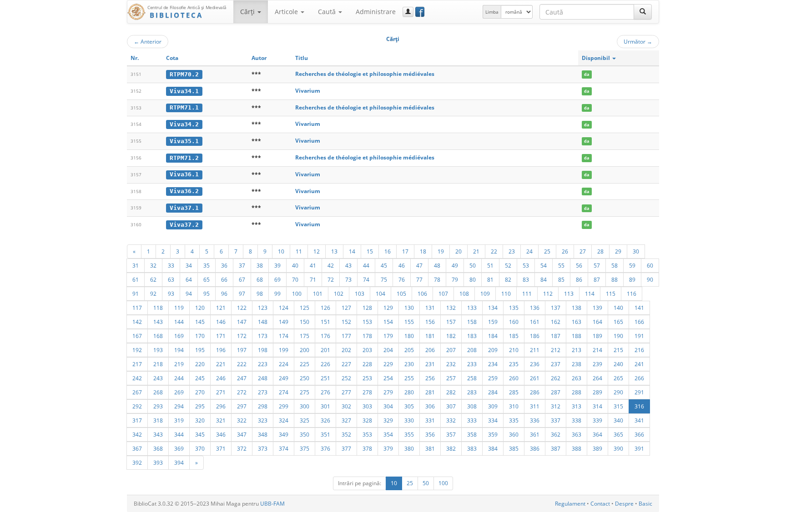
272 (242, 392)
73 (348, 279)
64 (189, 279)
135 (514, 307)
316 (639, 406)
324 (283, 420)
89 (632, 279)
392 (137, 462)
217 (137, 364)
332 (451, 420)
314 (597, 406)
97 (242, 293)
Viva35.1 (184, 141)
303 (367, 406)
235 (514, 364)
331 (430, 420)
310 (514, 406)
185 (514, 335)
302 (346, 406)
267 (137, 392)
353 (367, 434)
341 (639, 420)
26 (565, 251)
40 (295, 265)
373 (262, 448)
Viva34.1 (184, 91)
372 (242, 448)
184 (493, 335)
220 (200, 364)
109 (485, 293)
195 (200, 349)
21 (476, 251)
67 (242, 279)
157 (451, 321)
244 (179, 378)
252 (346, 378)
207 (451, 349)
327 (346, 420)
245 (200, 378)
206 (430, 349)
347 (242, 434)
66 (224, 279)
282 (451, 392)
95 (206, 293)
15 (370, 251)
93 (171, 293)
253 (367, 378)
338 (576, 420)
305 (409, 406)
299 (283, 406)
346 (221, 434)
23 (512, 251)
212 (555, 349)
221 (221, 364)
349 (283, 434)
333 (472, 420)
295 (200, 406)
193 (158, 349)
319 (179, 420)
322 (242, 420)
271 (221, 392)
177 (346, 335)
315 (618, 406)
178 (367, 335)
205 (409, 349)
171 (221, 335)
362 (555, 434)
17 (405, 251)
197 (242, 349)
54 (543, 265)
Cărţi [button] (248, 11)
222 (242, 364)
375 (304, 448)
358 (472, 434)
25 (547, 251)
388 (576, 448)
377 (346, 448)
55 (561, 265)
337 (555, 420)
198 (262, 349)
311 (534, 406)
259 (493, 378)
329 (388, 420)
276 (325, 392)
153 (367, 321)
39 (277, 265)
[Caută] (643, 12)
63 (171, 279)
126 (325, 307)
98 (260, 293)
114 (590, 293)
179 (388, 335)
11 (299, 251)
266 (639, 378)
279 (388, 392)
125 (304, 307)
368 (158, 448)
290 (618, 392)
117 (137, 307)
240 (618, 364)
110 (506, 293)
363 (576, 434)
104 (380, 293)
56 (579, 265)
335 (514, 420)
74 (366, 279)
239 (597, 364)
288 (576, 392)
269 (179, 392)
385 (514, 448)
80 (472, 279)
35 (206, 265)
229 (388, 364)
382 (451, 448)
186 (534, 335)
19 (441, 251)
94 (189, 293)
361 (534, 434)
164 (597, 321)
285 (514, 392)
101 (317, 293)
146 (221, 321)
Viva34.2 (184, 124)
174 (283, 335)
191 (639, 335)
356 (430, 434)
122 (242, 307)
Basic (645, 503)
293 (158, 406)
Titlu (301, 58)
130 (409, 307)
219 (179, 364)
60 (650, 265)
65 (206, 279)
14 (352, 251)
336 (534, 420)
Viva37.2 (184, 224)
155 (409, 321)
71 (313, 279)
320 (200, 420)
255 (409, 378)
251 (325, 378)
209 (493, 349)
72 (331, 279)
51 (490, 265)
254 (388, 378)
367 (137, 448)
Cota (172, 58)
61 (135, 279)
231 (430, 364)
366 (639, 434)
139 (597, 307)
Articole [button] (287, 11)
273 (262, 392)
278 (367, 392)
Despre (624, 503)
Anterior (147, 41)
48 (437, 265)
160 (514, 321)
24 (529, 251)
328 (367, 420)
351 (325, 434)
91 (135, 293)
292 (137, 406)
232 (451, 364)
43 (348, 265)
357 (451, 434)
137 (555, 307)
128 (367, 307)
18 (423, 251)
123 (262, 307)
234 (493, 364)
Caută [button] (328, 11)
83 (526, 279)
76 (401, 279)
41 (313, 265)
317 (137, 420)
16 (387, 251)
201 (325, 349)
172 (242, 335)
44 (366, 265)
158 (472, 321)
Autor (259, 58)
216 (639, 349)
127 (346, 307)
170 (200, 335)
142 (137, 321)
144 (179, 321)
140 (618, 307)
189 (597, 335)
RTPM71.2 (184, 157)
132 (451, 307)
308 (472, 406)
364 (597, 434)
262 (555, 378)
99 (277, 293)
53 (526, 265)
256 (430, 378)
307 (451, 406)
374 (283, 448)
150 (304, 321)
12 (316, 251)
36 (224, 265)
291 (639, 392)
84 (543, 279)
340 (618, 420)
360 (514, 434)
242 (137, 378)
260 (514, 378)
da (586, 74)
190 (618, 335)
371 (221, 448)
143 (158, 321)
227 (346, 364)
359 (493, 434)
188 (576, 335)
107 (443, 293)
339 (597, 420)
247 (242, 378)
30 (636, 251)
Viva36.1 (184, 174)
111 (527, 293)
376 (325, 448)
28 (600, 251)
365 (618, 434)
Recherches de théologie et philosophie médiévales (364, 74)
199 (283, 349)
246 (221, 378)
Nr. (135, 58)
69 (277, 279)
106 (422, 293)
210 (514, 349)
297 (242, 406)
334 (493, 420)
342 (137, 434)
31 (135, 265)
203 (367, 349)
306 (430, 406)
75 (384, 279)
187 (555, 335)
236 (534, 364)
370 (200, 448)
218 (158, 364)
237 (555, 364)
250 (304, 378)
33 (171, 265)
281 (430, 392)
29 (618, 251)
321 (221, 420)
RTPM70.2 (184, 74)
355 (409, 434)
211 (534, 349)
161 (534, 321)
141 (639, 307)
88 (614, 279)
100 (297, 293)
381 (430, 448)
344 (179, 434)
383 (472, 448)
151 (325, 321)
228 (367, 364)
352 (346, 434)
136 (534, 307)
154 (388, 321)
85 (561, 279)
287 (555, 392)
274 (283, 392)
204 (388, 349)
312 (555, 406)
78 (437, 279)
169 (179, 335)
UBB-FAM (272, 503)
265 (618, 378)
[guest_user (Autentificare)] (408, 12)
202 (346, 349)
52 (508, 265)
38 (260, 265)
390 (618, 448)
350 (304, 434)
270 (200, 392)
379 (388, 448)
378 (367, 448)
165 (618, 321)
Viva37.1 (184, 207)
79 (455, 279)
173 (262, 335)
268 (158, 392)
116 (631, 293)
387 (555, 448)
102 (338, 293)
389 (597, 448)
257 (451, 378)
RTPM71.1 (184, 107)
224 (283, 364)
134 (493, 307)
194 (179, 349)
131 (430, 307)
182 (451, 335)
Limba (492, 12)
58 (614, 265)
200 (304, 349)
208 (472, 349)
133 (472, 307)
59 (632, 265)
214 (597, 349)
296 (221, 406)
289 (597, 392)
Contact (600, 503)
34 (189, 265)
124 (283, 307)
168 (158, 335)
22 (494, 251)
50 (472, 265)
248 (262, 378)
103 (359, 293)
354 (388, 434)
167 (137, 335)
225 (304, 364)
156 (430, 321)
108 (464, 293)
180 (409, 335)
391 (639, 448)
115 (610, 293)
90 (650, 279)
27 (582, 251)
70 (295, 279)
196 (221, 349)
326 (325, 420)
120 (200, 307)
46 (401, 265)
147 (242, 321)
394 (179, 462)
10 (281, 251)
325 (304, 420)
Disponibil (596, 58)
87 (597, 279)
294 (179, 406)
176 (325, 335)
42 (331, 265)
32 (153, 265)
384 (493, 448)
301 (325, 406)
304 (388, 406)
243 (158, 378)
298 (262, 406)
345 (200, 434)
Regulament (570, 503)
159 (493, 321)
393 (158, 462)
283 (472, 392)
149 (283, 321)
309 (493, 406)
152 (346, 321)
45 (384, 265)
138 (576, 307)
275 (304, 392)
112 (548, 293)
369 (179, 448)
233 (472, 364)
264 (597, 378)
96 (224, 293)
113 (569, 293)
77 (419, 279)
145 (200, 321)
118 (158, 307)
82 (508, 279)
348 (262, 434)
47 (419, 265)
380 (409, 448)
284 (493, 392)
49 (455, 265)
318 (158, 420)
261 (534, 378)
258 (472, 378)
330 (409, 420)
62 (153, 279)
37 (242, 265)
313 (576, 406)
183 (472, 335)
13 (334, 251)
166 (639, 321)
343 (158, 434)
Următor (638, 41)
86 (579, 279)
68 (260, 279)
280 (409, 392)
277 (346, 392)
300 (304, 406)
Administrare (376, 11)
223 (262, 364)
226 (325, 364)
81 (490, 279)
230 (409, 364)
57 (597, 265)
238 (576, 364)
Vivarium (307, 90)
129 (388, 307)
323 (262, 420)
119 (179, 307)
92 (153, 293)
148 (262, 321)
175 (304, 335)
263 (576, 378)
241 (639, 364)
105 (401, 293)
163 (576, 321)
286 (534, 392)
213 (576, 349)
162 (555, 321)
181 (430, 335)
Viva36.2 (184, 191)
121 (221, 307)
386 (534, 448)
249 (283, 378)
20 (458, 251)
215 (618, 349)
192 (137, 349)
